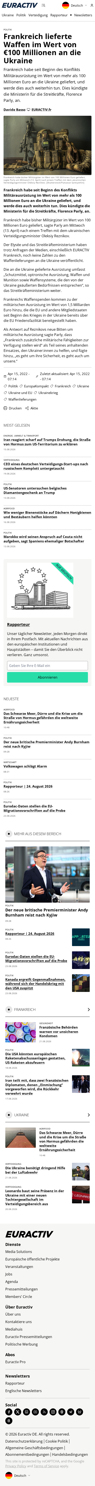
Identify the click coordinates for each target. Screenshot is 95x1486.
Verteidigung (38, 15)
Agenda (11, 1281)
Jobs (8, 1274)
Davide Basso (14, 109)
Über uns (13, 1314)
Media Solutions (18, 1251)
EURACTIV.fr (41, 109)
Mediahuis (14, 1329)
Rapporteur (59, 15)
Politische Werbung (21, 1344)
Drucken (15, 408)
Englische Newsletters (23, 1390)
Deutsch (77, 5)
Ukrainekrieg (48, 392)
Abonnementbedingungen (27, 1454)
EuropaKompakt (36, 386)
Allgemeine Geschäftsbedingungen (34, 1447)
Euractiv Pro (15, 1361)
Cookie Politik (57, 1441)
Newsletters (83, 15)
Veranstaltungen (19, 1266)
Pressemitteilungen (21, 1289)
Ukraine (8, 15)
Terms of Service (46, 1466)
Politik (21, 15)
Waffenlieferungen (22, 399)
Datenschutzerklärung (24, 1441)
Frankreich (63, 386)
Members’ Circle (18, 1296)
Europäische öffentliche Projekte (32, 1259)
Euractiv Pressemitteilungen (28, 1336)
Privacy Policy (15, 1466)
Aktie (34, 408)
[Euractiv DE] (20, 5)
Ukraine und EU (20, 392)
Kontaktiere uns (18, 1321)
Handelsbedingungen (70, 1454)
